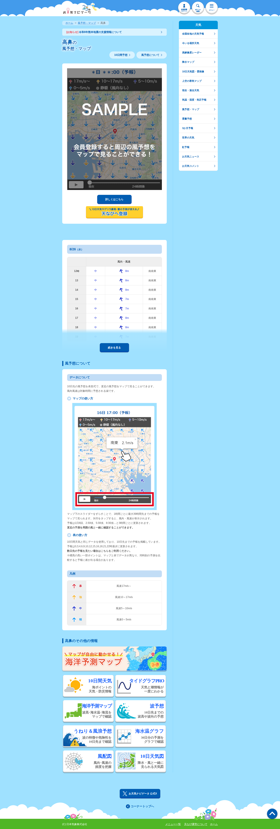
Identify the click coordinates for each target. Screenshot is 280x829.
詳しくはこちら (114, 199)
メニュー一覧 (173, 824)
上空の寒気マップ (192, 80)
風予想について (150, 55)
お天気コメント (190, 166)
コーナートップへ (142, 806)
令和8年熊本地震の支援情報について (94, 32)
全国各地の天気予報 (193, 33)
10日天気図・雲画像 (193, 71)
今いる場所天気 (190, 43)
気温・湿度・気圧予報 (194, 99)
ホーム (69, 23)
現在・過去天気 (190, 90)
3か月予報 (187, 128)
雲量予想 (187, 118)
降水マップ (188, 62)
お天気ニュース (190, 156)
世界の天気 (188, 137)
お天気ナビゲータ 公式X (143, 793)
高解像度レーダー (192, 52)
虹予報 (185, 147)
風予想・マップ (87, 23)
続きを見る (114, 347)
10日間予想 (121, 55)
